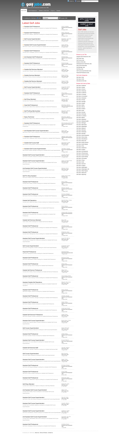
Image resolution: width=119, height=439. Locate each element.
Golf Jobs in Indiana (80, 108)
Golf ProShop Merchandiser (32, 111)
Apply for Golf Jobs (87, 20)
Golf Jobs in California (81, 92)
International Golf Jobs (81, 80)
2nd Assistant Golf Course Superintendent (36, 131)
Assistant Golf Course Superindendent (34, 238)
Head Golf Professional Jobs (67, 106)
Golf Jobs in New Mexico (81, 138)
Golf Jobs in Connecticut (81, 96)
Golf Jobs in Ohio (80, 146)
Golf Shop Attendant (30, 99)
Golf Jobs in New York (81, 140)
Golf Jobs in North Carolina (82, 142)
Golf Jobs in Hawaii (80, 103)
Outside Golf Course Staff (31, 143)
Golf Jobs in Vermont (81, 163)
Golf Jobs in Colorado (81, 94)
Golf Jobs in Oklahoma (81, 147)
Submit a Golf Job (44, 10)
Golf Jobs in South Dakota (82, 156)
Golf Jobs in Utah (80, 162)
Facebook (79, 1)
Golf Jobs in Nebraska (81, 131)
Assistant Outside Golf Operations (32, 282)
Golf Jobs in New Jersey (81, 137)
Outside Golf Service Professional (32, 270)
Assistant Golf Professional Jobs (67, 28)
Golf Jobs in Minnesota (81, 124)
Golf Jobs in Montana (81, 130)
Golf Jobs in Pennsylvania (82, 151)
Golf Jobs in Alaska (80, 87)
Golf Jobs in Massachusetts (82, 121)
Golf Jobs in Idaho (80, 105)
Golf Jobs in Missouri (81, 128)
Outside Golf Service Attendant (33, 81)
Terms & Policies (43, 432)
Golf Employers (32, 10)
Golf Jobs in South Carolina (82, 154)
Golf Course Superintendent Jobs (67, 150)
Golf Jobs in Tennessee (81, 158)
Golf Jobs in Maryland (81, 119)
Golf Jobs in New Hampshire (82, 135)
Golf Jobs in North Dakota (82, 144)
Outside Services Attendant (32, 75)
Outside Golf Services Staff (30, 348)
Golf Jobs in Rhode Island (82, 153)
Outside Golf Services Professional (33, 315)
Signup (58, 10)
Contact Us (71, 1)
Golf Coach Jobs (80, 58)
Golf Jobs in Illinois (80, 106)
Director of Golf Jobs (80, 62)
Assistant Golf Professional (32, 26)
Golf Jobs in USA (80, 79)
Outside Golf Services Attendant (33, 69)
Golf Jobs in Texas (80, 160)
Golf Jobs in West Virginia (82, 170)
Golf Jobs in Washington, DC (82, 169)
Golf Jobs (23, 10)
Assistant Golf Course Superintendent (35, 45)
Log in (52, 10)
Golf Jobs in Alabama (81, 85)
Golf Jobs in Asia (80, 77)
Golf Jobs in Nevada (80, 133)
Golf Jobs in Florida (80, 99)
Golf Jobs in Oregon (80, 149)
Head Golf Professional (31, 105)
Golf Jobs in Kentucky (81, 114)
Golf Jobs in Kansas (80, 112)
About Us (37, 432)
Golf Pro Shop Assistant (29, 176)
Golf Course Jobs (65, 39)
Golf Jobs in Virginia (80, 165)
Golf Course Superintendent (32, 39)
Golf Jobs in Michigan (81, 122)
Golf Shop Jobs (65, 100)
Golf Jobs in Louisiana (81, 115)
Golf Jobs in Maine (80, 117)
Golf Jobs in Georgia (80, 101)
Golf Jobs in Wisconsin (81, 172)
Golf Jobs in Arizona (80, 89)
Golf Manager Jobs (80, 67)
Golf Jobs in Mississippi (81, 126)
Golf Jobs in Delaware (81, 98)
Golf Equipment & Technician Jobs (84, 63)
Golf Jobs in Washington (81, 167)
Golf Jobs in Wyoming (81, 174)
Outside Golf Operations (29, 200)
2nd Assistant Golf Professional (33, 57)
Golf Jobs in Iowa (80, 110)
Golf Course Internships (81, 65)
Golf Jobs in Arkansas (81, 90)
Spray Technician (29, 117)
